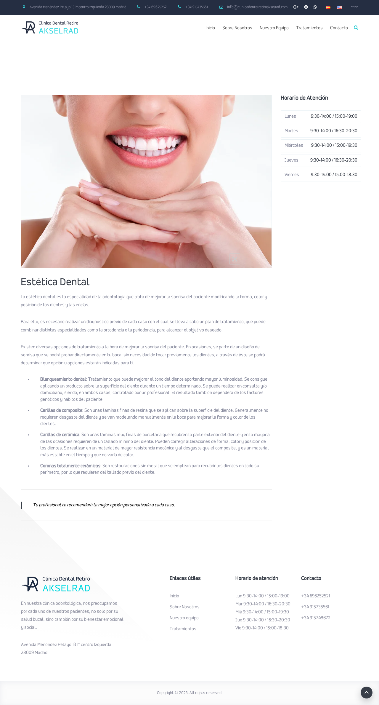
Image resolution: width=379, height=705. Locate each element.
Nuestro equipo (184, 618)
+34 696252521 (315, 596)
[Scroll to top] (366, 692)
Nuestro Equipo (274, 28)
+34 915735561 (315, 607)
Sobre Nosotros (237, 28)
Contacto (339, 28)
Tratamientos (309, 28)
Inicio (210, 28)
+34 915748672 (315, 618)
